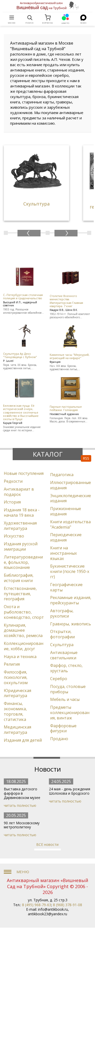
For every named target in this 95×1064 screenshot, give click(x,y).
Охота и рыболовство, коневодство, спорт (24, 612)
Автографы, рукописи (61, 613)
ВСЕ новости (47, 844)
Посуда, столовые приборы (68, 689)
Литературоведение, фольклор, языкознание (23, 562)
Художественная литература (20, 525)
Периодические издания (66, 537)
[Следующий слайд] (66, 233)
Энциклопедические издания (70, 498)
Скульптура (61, 644)
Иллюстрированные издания (70, 485)
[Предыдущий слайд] (29, 233)
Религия (12, 664)
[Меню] (12, 17)
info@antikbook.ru (53, 909)
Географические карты (66, 587)
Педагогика (61, 474)
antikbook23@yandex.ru (47, 913)
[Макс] (83, 17)
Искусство (14, 536)
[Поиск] (30, 17)
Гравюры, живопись (70, 624)
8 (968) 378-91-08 (67, 904)
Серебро (58, 678)
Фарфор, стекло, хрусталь (66, 668)
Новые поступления (24, 473)
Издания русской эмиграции (20, 546)
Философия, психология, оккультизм (16, 677)
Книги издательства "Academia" (70, 524)
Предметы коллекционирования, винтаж (69, 712)
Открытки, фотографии (62, 634)
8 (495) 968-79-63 (36, 904)
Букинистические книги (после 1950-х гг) (69, 571)
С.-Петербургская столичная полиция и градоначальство (23, 296)
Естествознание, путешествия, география (20, 594)
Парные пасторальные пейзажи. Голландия (66, 408)
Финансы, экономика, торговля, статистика (15, 711)
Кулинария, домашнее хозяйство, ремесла (23, 630)
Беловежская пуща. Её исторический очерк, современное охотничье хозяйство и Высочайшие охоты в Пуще (21, 412)
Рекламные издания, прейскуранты (70, 600)
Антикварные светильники (64, 655)
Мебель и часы (65, 699)
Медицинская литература (17, 729)
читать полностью (20, 805)
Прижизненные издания (65, 511)
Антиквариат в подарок (19, 491)
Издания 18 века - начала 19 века (22, 512)
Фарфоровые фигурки (63, 728)
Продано (59, 738)
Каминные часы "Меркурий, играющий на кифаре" (69, 356)
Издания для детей (23, 740)
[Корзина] (48, 17)
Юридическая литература (17, 693)
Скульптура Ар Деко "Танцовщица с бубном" (20, 355)
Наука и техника (20, 656)
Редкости (13, 481)
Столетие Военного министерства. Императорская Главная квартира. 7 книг (66, 301)
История (12, 502)
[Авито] (65, 17)
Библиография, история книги (18, 577)
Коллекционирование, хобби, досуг (23, 646)
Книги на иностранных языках (63, 553)
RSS (86, 458)
